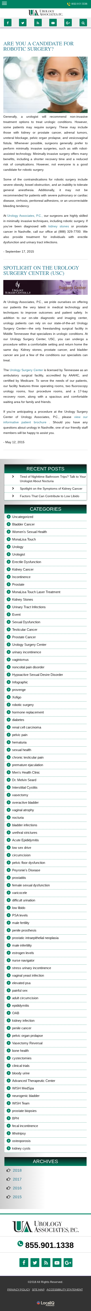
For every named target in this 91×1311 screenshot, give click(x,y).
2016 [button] (17, 1188)
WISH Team (21, 1103)
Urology (17, 547)
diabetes (18, 720)
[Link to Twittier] (23, 22)
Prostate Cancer (24, 637)
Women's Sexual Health (29, 532)
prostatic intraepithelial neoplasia (35, 938)
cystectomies (22, 1058)
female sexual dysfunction (31, 885)
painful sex (20, 990)
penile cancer (21, 1028)
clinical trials (21, 1066)
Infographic (20, 682)
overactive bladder (25, 802)
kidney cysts (21, 1148)
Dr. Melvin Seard (24, 780)
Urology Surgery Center (27, 370)
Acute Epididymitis (25, 840)
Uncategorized (22, 517)
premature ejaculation (27, 765)
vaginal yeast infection (28, 975)
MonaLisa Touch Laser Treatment (36, 592)
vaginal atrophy (23, 810)
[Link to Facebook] (7, 22)
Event (16, 614)
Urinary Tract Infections (29, 607)
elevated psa (21, 983)
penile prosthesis (24, 930)
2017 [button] (17, 1179)
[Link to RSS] (38, 22)
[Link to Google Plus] (68, 22)
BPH (15, 1118)
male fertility (20, 923)
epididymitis (20, 1005)
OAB (15, 1013)
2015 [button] (17, 1197)
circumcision (21, 855)
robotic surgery (23, 705)
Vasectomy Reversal (27, 1043)
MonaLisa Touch (24, 539)
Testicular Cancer (24, 629)
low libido (18, 908)
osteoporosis (21, 1141)
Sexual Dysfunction (26, 622)
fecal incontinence (25, 1126)
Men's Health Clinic (26, 772)
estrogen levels (23, 953)
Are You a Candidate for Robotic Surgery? (38, 46)
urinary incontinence (26, 652)
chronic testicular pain (28, 757)
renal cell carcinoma (26, 727)
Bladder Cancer (23, 524)
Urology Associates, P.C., (25, 215)
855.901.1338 (79, 3)
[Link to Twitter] (34, 1262)
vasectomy (20, 795)
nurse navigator (23, 960)
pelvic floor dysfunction (28, 862)
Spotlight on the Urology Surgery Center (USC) (41, 270)
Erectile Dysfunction (26, 562)
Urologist (18, 554)
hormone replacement (28, 712)
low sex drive (21, 847)
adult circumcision (25, 998)
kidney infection (23, 1020)
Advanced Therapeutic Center (33, 1081)
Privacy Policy (18, 1289)
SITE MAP (38, 1289)
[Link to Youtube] (53, 22)
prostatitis (19, 878)
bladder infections (24, 825)
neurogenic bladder (26, 1096)
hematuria (19, 742)
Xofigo (16, 697)
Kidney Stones (22, 599)
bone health (20, 1050)
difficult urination (23, 900)
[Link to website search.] (83, 22)
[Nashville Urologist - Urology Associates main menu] (4, 3)
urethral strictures (24, 832)
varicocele (19, 893)
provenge (19, 690)
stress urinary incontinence (31, 968)
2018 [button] (17, 1170)
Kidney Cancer (23, 569)
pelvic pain (19, 735)
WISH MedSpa (23, 1088)
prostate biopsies (24, 1111)
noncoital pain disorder (28, 667)
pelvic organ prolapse (27, 1035)
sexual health (21, 750)
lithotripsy (19, 1133)
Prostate (18, 584)
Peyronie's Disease (26, 870)
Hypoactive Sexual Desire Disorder (37, 675)
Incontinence (21, 577)
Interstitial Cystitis (25, 787)
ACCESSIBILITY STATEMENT (65, 1289)
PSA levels (20, 915)
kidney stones (59, 226)
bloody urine (21, 1073)
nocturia (18, 817)
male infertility (22, 945)
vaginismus (20, 659)
